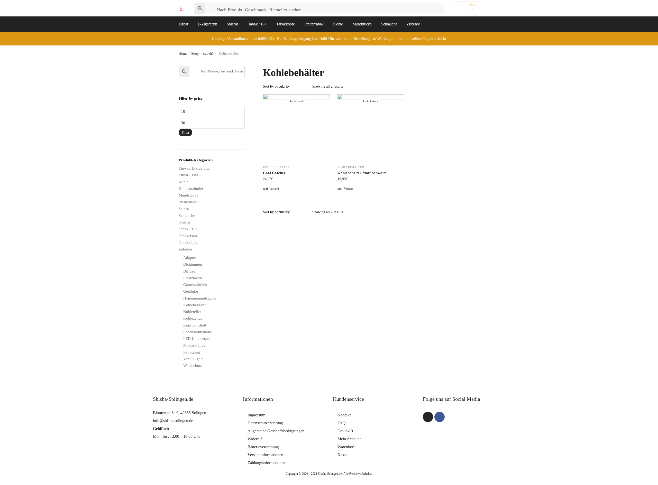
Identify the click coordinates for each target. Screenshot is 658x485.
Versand (274, 188)
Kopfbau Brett (194, 325)
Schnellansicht (296, 195)
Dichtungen (192, 264)
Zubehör (209, 53)
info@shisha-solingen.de (173, 420)
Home (183, 53)
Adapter (189, 258)
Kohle (183, 182)
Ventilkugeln (193, 359)
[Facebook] (439, 417)
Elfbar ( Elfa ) (189, 175)
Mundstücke (188, 195)
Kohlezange (193, 318)
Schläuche (187, 215)
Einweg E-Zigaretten (195, 168)
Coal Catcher (274, 173)
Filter (185, 132)
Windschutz (192, 365)
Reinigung (191, 352)
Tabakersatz (188, 236)
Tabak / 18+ (188, 229)
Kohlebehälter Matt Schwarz (361, 173)
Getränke (190, 291)
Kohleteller (192, 312)
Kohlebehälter (276, 167)
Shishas (185, 222)
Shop (195, 53)
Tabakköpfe (188, 242)
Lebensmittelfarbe (197, 332)
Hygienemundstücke (199, 298)
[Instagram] (428, 417)
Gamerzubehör (195, 285)
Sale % (184, 209)
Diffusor (190, 271)
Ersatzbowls (193, 278)
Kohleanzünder (191, 188)
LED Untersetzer (196, 339)
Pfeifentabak (189, 202)
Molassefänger (195, 345)
